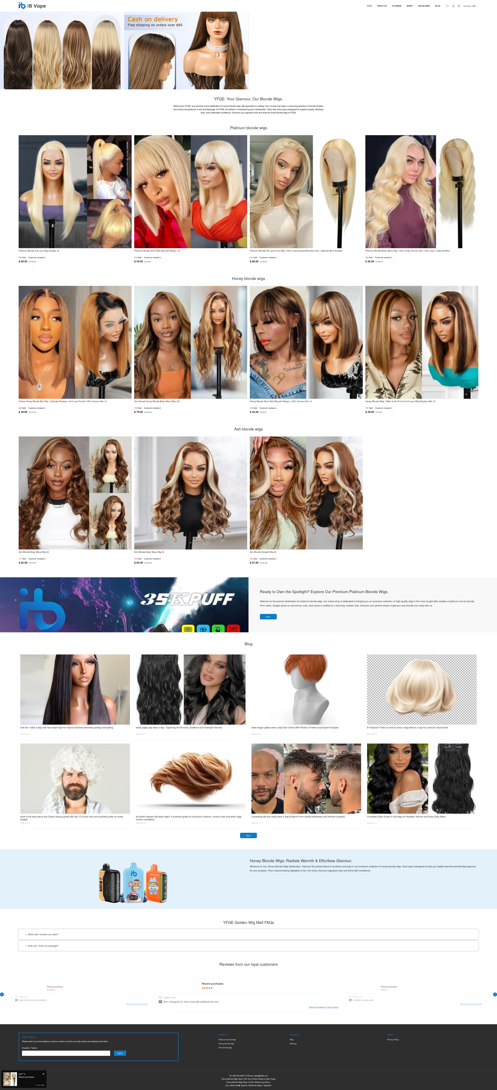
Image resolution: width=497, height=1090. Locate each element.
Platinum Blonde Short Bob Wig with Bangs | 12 (157, 250)
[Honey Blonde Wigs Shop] (32, 7)
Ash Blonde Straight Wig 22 (263, 551)
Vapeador (267, 1085)
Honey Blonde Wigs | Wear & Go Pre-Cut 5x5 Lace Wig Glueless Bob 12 (400, 401)
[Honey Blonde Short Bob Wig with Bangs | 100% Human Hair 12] (306, 342)
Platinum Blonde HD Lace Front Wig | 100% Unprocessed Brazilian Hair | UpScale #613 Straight (296, 250)
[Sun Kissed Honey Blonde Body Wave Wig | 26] (190, 342)
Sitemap (293, 1043)
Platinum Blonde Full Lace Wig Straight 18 (39, 250)
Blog (437, 6)
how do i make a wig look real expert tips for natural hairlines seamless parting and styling (66, 727)
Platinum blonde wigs (227, 1039)
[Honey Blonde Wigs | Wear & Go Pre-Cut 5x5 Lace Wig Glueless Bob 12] (421, 342)
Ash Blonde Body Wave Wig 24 (34, 551)
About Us (382, 6)
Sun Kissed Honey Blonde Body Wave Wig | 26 (157, 401)
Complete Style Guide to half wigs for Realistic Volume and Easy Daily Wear (406, 816)
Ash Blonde (424, 6)
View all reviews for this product (323, 1007)
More (268, 616)
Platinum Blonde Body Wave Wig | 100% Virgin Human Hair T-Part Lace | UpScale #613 (407, 250)
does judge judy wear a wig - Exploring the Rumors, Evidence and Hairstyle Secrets (179, 727)
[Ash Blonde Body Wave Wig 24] (75, 492)
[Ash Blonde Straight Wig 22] (306, 492)
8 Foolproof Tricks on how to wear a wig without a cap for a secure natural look (407, 727)
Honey (409, 6)
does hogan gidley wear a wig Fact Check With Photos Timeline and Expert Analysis (294, 727)
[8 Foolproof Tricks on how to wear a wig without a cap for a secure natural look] (422, 689)
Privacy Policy (393, 1039)
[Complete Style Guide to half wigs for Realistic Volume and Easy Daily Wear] (422, 779)
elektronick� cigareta (238, 1085)
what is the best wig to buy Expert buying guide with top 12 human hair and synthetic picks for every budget (71, 818)
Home (369, 6)
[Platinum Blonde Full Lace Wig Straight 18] (75, 191)
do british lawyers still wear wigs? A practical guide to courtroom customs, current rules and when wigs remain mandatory (189, 818)
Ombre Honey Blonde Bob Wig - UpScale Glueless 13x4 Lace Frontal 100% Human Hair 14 (63, 401)
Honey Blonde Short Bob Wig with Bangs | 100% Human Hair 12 (281, 401)
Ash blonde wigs (225, 1047)
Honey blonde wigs (226, 1043)
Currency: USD (469, 6)
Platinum (396, 6)
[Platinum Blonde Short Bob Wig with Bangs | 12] (190, 191)
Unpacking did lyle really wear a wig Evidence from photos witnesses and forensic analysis (298, 816)
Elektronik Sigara (255, 1085)
